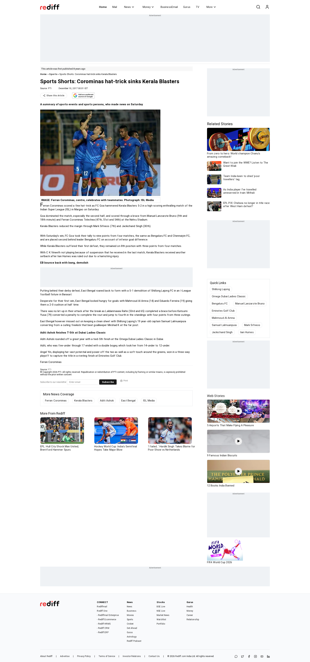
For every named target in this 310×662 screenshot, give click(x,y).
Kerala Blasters (83, 400)
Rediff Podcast (134, 641)
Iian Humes (247, 332)
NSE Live (161, 611)
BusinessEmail (169, 7)
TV (197, 7)
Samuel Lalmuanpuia (224, 325)
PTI (49, 88)
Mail (114, 7)
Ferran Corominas (56, 400)
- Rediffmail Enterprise (108, 615)
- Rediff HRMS (103, 624)
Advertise (64, 656)
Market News (163, 615)
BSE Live (161, 606)
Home (103, 7)
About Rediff (46, 656)
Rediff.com (180, 656)
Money (147, 7)
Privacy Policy (84, 656)
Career (190, 615)
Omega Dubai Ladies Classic (229, 296)
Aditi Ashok (107, 400)
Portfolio (161, 624)
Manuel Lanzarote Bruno (250, 303)
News (127, 7)
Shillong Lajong (221, 289)
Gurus (186, 7)
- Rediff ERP (102, 632)
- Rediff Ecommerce (106, 619)
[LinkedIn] (268, 656)
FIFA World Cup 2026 (219, 562)
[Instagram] (255, 656)
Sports (53, 74)
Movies (130, 615)
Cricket (130, 624)
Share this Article (55, 95)
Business (131, 611)
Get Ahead (132, 628)
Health (190, 606)
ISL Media (149, 400)
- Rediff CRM (103, 628)
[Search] (258, 7)
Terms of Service (106, 656)
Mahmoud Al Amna (223, 318)
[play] (238, 411)
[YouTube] (261, 656)
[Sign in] (267, 7)
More (209, 7)
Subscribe (108, 382)
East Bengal (128, 400)
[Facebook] (249, 656)
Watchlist (161, 619)
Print (125, 380)
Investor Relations (132, 656)
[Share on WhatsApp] (236, 656)
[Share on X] (242, 656)
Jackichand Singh (222, 332)
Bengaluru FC (220, 303)
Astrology (132, 636)
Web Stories (216, 396)
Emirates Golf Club (223, 310)
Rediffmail (102, 606)
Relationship (193, 619)
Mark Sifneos (252, 325)
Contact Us (154, 656)
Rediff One (102, 611)
